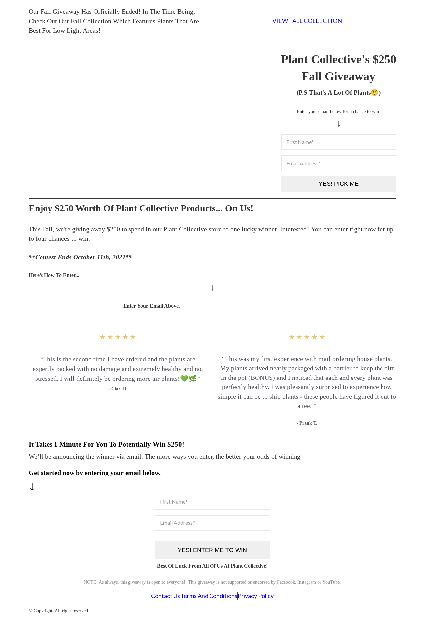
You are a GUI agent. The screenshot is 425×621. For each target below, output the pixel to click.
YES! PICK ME (339, 183)
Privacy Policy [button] (256, 595)
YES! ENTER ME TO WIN (212, 550)
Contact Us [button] (165, 595)
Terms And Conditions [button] (208, 595)
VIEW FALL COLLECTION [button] (307, 20)
